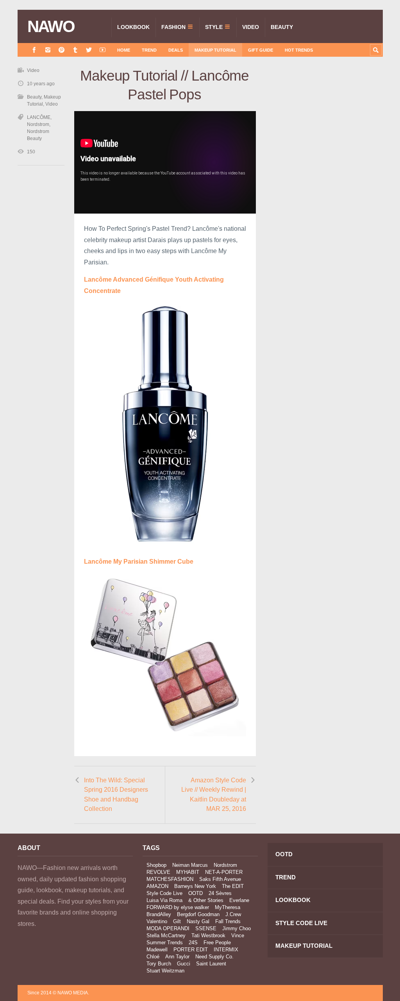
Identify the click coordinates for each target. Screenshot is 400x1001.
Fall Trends (228, 921)
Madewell (157, 949)
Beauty (282, 27)
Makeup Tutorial (215, 50)
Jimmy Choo (236, 928)
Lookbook (133, 27)
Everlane (239, 900)
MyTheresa (227, 907)
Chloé (152, 956)
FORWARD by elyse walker (177, 907)
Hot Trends (299, 50)
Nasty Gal (198, 921)
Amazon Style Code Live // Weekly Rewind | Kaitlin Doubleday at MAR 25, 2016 (213, 794)
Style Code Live (164, 893)
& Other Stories (205, 900)
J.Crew (233, 914)
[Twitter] (89, 50)
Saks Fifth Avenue (220, 879)
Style (214, 27)
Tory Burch (158, 963)
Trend (149, 50)
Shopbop (156, 865)
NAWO (51, 26)
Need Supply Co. (214, 956)
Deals (175, 50)
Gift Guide (260, 50)
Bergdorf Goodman (198, 914)
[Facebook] (34, 50)
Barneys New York (195, 886)
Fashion (173, 27)
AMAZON (157, 886)
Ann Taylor (177, 956)
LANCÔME (38, 117)
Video (250, 27)
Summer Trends (164, 942)
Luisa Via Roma (164, 900)
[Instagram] (48, 50)
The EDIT (233, 886)
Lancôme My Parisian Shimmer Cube (138, 561)
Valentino (156, 921)
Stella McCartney (166, 935)
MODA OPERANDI (167, 928)
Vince (237, 935)
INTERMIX (226, 949)
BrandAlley (158, 914)
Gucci (183, 963)
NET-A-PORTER (224, 872)
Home (123, 50)
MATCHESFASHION (169, 879)
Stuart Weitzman (165, 970)
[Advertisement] (324, 138)
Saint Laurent (211, 963)
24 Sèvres (220, 893)
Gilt (177, 921)
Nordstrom (38, 124)
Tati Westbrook (208, 935)
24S (193, 942)
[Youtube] (102, 50)
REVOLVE (158, 872)
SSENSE (205, 928)
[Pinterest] (61, 50)
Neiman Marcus (190, 865)
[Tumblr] (75, 50)
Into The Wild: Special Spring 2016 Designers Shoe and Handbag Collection (116, 794)
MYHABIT (187, 872)
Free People (217, 942)
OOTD (195, 893)
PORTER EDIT (190, 949)
